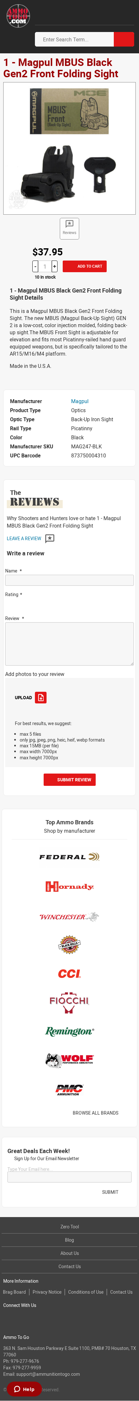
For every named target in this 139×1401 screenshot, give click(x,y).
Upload (23, 697)
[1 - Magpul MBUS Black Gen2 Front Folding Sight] (69, 148)
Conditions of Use (85, 1292)
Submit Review (74, 779)
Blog (69, 1240)
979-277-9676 (25, 1361)
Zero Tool (69, 1227)
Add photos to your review (34, 674)
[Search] (124, 39)
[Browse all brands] (127, 1113)
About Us (69, 1253)
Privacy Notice (47, 1292)
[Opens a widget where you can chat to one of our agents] (24, 1390)
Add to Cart (89, 266)
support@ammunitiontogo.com (48, 1374)
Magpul (80, 401)
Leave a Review (24, 538)
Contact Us (70, 1266)
